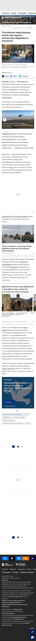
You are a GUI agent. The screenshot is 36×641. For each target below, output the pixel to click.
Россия (28, 423)
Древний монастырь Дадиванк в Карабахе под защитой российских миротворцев (18, 289)
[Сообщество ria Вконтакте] (19, 558)
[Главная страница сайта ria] (11, 17)
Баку (11, 167)
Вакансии (5, 580)
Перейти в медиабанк (21, 64)
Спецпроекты (6, 572)
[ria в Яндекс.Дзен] (12, 558)
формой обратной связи (18, 617)
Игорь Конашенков (8, 420)
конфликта (14, 267)
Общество (13, 569)
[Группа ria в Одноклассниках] (25, 558)
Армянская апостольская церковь (15, 216)
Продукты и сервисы (27, 572)
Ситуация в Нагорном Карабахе (12, 414)
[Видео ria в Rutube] (32, 558)
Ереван (4, 330)
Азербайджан (7, 264)
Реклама (15, 572)
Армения (23, 262)
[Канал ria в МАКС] (5, 558)
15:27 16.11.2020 (7, 26)
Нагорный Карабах (19, 417)
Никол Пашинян (8, 368)
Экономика (21, 569)
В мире (27, 414)
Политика (5, 569)
